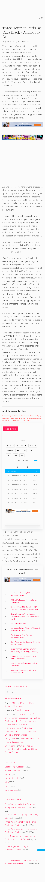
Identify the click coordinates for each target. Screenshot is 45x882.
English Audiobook (13, 770)
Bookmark (11, 429)
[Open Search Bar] (27, 18)
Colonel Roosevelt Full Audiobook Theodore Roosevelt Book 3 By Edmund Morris (25, 616)
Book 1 (22, 550)
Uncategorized (11, 790)
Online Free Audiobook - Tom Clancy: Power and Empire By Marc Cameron (22, 721)
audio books (13, 543)
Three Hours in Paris (20, 557)
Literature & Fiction (11, 554)
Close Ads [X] (41, 850)
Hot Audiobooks (12, 778)
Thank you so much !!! (25, 714)
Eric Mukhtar (10, 746)
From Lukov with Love (18, 623)
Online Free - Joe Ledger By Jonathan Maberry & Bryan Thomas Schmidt (21, 749)
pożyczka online (12, 728)
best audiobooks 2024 (12, 546)
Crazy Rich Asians (22, 710)
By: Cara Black (32, 550)
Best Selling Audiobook (15, 532)
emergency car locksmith (16, 718)
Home (15, 535)
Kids (7, 782)
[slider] (15, 460)
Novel (7, 786)
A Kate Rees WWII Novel (16, 539)
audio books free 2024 (29, 543)
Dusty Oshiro (11, 738)
